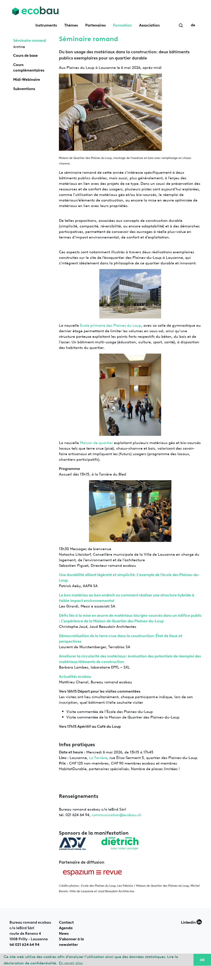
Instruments (46, 24)
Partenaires (95, 24)
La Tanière (98, 757)
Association (149, 24)
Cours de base (25, 55)
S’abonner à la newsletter (71, 941)
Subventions (24, 88)
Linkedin (189, 921)
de (193, 24)
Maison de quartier (97, 442)
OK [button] (202, 959)
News (64, 933)
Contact (66, 921)
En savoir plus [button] (71, 962)
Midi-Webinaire (26, 79)
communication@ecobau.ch (116, 814)
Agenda (66, 927)
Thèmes (71, 24)
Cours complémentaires (28, 66)
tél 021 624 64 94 (24, 944)
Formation (122, 24)
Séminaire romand (29, 40)
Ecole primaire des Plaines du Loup (110, 324)
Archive (19, 46)
